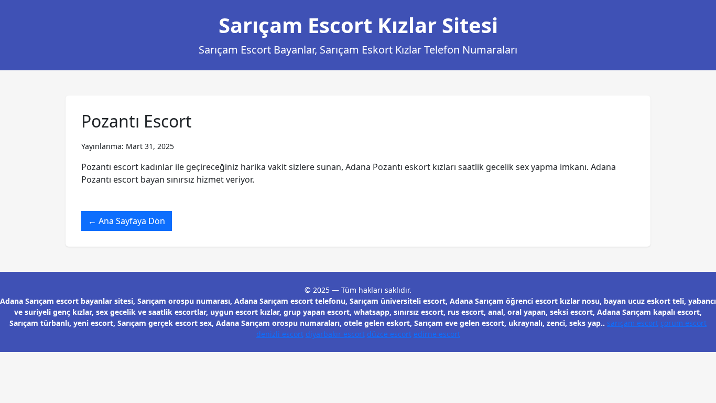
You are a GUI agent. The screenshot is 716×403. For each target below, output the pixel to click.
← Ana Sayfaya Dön (126, 221)
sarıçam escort (632, 323)
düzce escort (389, 334)
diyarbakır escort (335, 334)
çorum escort (683, 323)
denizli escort (279, 334)
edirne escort (437, 334)
